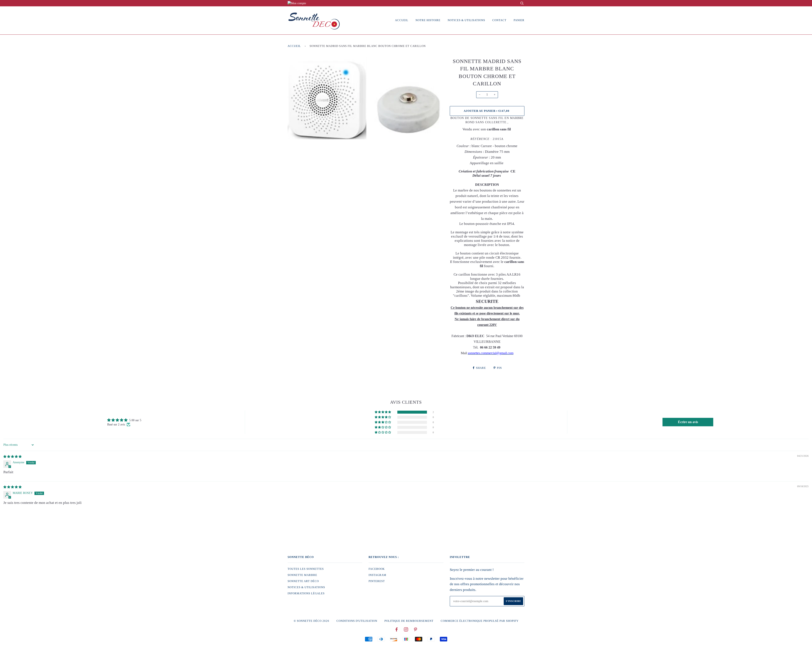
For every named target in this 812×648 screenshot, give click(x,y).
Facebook (377, 568)
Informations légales (306, 593)
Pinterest (377, 581)
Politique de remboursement (408, 620)
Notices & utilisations (466, 20)
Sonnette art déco (303, 581)
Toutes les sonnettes (306, 568)
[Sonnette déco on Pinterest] (415, 630)
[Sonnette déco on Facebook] (396, 630)
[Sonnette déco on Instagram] (406, 630)
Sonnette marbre (302, 575)
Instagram (377, 575)
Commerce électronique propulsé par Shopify (479, 620)
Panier (519, 20)
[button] (383, 412)
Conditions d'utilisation (356, 620)
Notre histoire (428, 20)
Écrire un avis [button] (688, 422)
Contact (499, 20)
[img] (12, 456)
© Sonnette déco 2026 (311, 620)
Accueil (401, 20)
